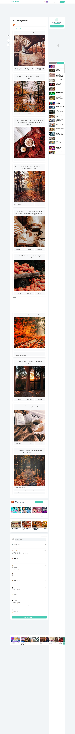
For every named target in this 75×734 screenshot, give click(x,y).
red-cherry (16, 594)
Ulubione (27, 28)
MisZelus (15, 544)
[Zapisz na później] (30, 28)
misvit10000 (16, 609)
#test (25, 520)
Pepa (15, 550)
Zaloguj (57, 1)
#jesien (22, 520)
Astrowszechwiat (17, 573)
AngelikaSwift (16, 565)
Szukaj (52, 1)
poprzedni (53, 62)
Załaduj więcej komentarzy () (29, 617)
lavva (16, 24)
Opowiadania (41, 1)
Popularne (22, 1)
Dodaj (62, 1)
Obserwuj (20, 28)
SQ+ (47, 1)
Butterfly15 (16, 558)
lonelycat (15, 600)
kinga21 (15, 580)
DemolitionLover (16, 587)
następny (61, 62)
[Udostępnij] (8, 45)
